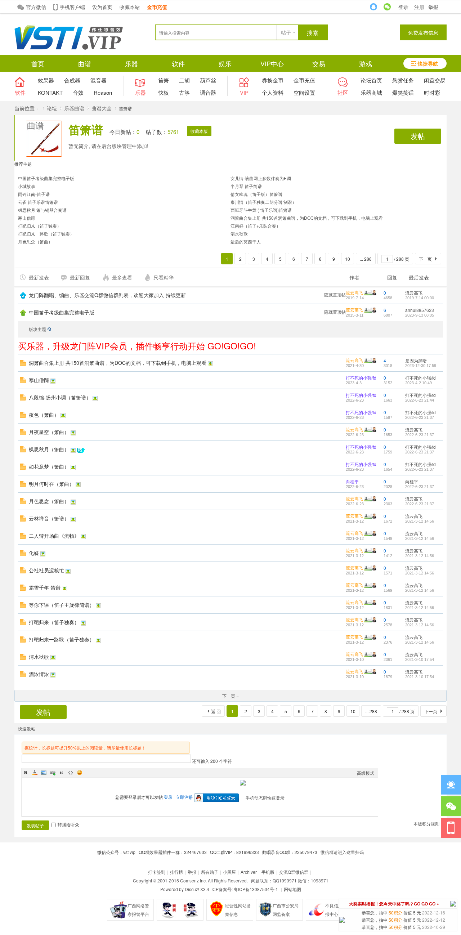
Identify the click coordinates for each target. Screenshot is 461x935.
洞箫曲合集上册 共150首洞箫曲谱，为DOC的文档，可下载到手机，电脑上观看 (306, 218)
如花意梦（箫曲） (49, 466)
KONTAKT (50, 92)
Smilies (79, 772)
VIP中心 (272, 63)
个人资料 (272, 92)
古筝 (184, 92)
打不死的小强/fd (361, 378)
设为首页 (102, 6)
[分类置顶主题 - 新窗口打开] (23, 297)
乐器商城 (371, 92)
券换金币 (272, 80)
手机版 (267, 872)
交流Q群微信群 (293, 872)
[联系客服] (451, 785)
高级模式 (365, 773)
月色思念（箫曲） (35, 241)
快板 (163, 92)
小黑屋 (229, 872)
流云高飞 (354, 292)
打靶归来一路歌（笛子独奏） (46, 234)
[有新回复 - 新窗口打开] (23, 364)
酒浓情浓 (39, 673)
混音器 (98, 80)
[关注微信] (451, 806)
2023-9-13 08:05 (419, 315)
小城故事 (26, 186)
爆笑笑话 (403, 92)
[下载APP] (451, 828)
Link (52, 772)
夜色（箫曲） (44, 414)
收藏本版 (199, 131)
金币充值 (304, 80)
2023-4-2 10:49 (418, 383)
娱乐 (225, 63)
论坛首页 (371, 80)
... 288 (366, 259)
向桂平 (352, 481)
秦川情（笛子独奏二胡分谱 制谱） (263, 202)
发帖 (418, 136)
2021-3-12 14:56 (419, 521)
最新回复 (80, 277)
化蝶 (34, 552)
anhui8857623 (419, 310)
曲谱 (84, 63)
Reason (103, 92)
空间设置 (304, 92)
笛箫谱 (85, 129)
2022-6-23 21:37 (419, 417)
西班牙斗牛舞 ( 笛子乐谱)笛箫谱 (261, 210)
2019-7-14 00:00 (419, 298)
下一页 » (230, 696)
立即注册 (184, 797)
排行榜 (176, 872)
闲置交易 (435, 80)
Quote (61, 772)
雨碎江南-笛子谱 (34, 194)
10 (347, 259)
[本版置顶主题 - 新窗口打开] (23, 314)
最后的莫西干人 (245, 241)
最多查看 (122, 277)
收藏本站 (130, 6)
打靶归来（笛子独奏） (39, 226)
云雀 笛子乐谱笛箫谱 (38, 202)
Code (70, 772)
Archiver (249, 872)
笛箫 (163, 80)
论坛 (52, 108)
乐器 (131, 63)
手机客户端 (72, 6)
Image (43, 772)
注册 (419, 6)
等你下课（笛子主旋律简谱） (61, 604)
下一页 (425, 259)
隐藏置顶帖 (335, 294)
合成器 (72, 80)
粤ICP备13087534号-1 (256, 889)
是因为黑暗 (416, 360)
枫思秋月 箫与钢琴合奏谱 (42, 210)
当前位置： (27, 108)
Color (34, 772)
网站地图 (292, 889)
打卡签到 (156, 872)
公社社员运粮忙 (46, 570)
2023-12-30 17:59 (420, 365)
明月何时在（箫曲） (51, 483)
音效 (78, 92)
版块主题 (37, 329)
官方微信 (36, 6)
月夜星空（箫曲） (49, 431)
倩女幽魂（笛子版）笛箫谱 (256, 194)
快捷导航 (428, 63)
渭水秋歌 (239, 234)
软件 (178, 63)
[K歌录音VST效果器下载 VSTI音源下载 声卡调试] (68, 48)
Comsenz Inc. (193, 880)
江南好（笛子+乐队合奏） (255, 226)
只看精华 (163, 277)
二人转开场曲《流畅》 (54, 535)
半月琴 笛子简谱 (246, 186)
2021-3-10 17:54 (419, 659)
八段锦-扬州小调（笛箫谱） (60, 397)
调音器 (208, 92)
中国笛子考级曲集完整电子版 (46, 178)
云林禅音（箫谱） (49, 518)
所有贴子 (209, 872)
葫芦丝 (208, 80)
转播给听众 (68, 824)
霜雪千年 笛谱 (45, 587)
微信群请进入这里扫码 (342, 852)
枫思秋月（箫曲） (49, 449)
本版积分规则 (426, 823)
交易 (318, 63)
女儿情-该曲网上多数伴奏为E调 (260, 178)
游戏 (365, 63)
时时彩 (432, 92)
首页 (37, 63)
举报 (433, 6)
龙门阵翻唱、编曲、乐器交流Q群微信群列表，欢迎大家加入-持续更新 (107, 295)
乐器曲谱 (74, 108)
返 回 (216, 711)
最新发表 (39, 277)
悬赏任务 (403, 80)
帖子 (286, 32)
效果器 (46, 80)
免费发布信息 (423, 32)
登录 (403, 6)
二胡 (184, 80)
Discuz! (192, 889)
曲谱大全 (101, 108)
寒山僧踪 (26, 218)
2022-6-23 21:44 (419, 400)
